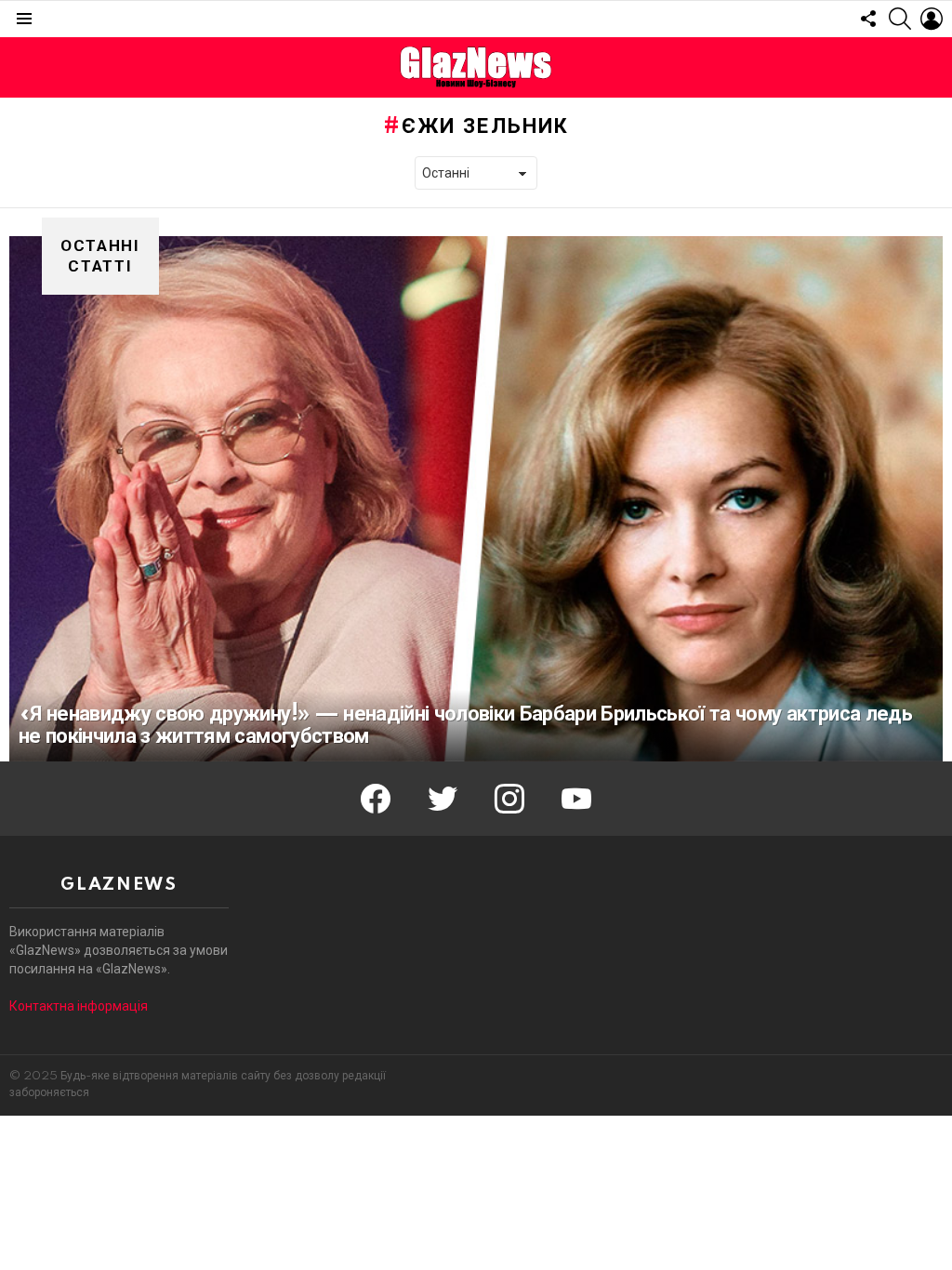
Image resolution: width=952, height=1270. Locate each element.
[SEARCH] (900, 18)
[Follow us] (868, 18)
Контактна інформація (78, 1006)
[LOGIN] (931, 18)
